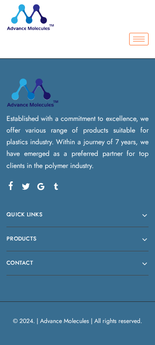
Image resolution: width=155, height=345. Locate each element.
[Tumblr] (56, 188)
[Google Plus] (41, 188)
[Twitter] (26, 188)
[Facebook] (11, 187)
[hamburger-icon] (139, 39)
